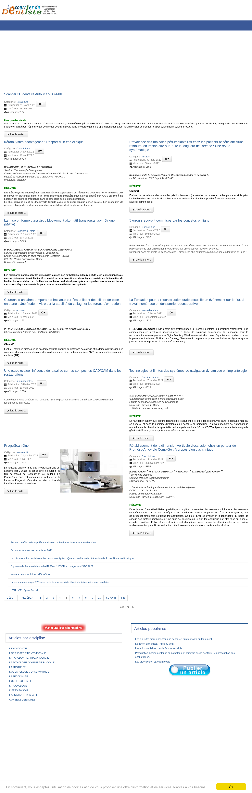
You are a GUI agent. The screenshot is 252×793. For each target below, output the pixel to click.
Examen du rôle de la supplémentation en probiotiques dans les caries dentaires (61, 625)
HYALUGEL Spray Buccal (26, 673)
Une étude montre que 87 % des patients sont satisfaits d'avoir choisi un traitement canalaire (68, 665)
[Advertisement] (119, 58)
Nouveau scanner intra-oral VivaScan (34, 657)
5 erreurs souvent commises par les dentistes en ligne (176, 245)
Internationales (150, 349)
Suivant (117, 681)
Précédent (29, 681)
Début (11, 681)
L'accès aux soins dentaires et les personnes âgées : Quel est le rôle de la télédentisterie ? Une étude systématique (83, 641)
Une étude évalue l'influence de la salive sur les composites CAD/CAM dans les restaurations (56, 423)
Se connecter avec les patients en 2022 (35, 633)
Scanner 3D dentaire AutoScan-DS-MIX (38, 95)
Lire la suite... (17, 141)
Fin (130, 681)
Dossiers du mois (26, 257)
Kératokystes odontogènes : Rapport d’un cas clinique (51, 150)
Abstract (146, 166)
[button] (40, 105)
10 (104, 681)
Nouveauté (22, 103)
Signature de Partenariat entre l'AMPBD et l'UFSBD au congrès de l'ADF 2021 (59, 649)
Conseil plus (148, 252)
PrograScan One (18, 513)
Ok (231, 786)
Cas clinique (23, 157)
